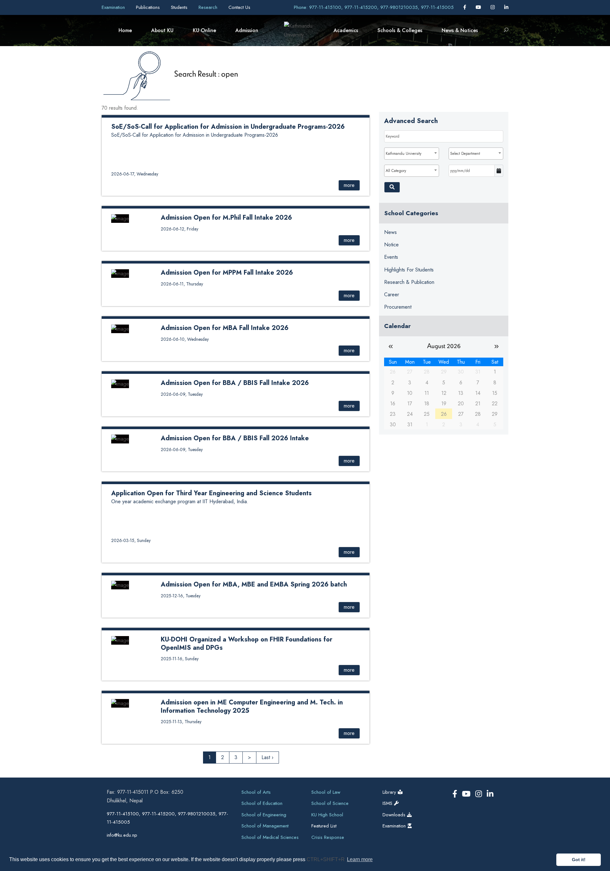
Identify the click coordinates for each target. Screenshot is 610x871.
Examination (114, 7)
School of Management (264, 825)
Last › (267, 757)
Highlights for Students (409, 269)
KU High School (327, 814)
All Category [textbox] (396, 171)
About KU (162, 30)
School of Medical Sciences (270, 837)
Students (180, 7)
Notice (391, 244)
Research (209, 7)
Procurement (397, 307)
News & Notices (460, 30)
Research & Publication (409, 282)
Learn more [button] (360, 859)
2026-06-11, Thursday (182, 284)
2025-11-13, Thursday (181, 721)
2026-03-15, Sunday (131, 540)
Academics (346, 30)
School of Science (330, 803)
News (390, 232)
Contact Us (239, 7)
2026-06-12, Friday (179, 229)
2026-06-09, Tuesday (182, 394)
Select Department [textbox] (465, 153)
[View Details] (120, 218)
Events (391, 257)
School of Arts (256, 792)
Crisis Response (327, 837)
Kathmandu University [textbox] (403, 153)
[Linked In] (506, 7)
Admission (246, 30)
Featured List (323, 825)
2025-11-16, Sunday (180, 658)
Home (125, 30)
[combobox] (411, 153)
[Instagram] (493, 7)
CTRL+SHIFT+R (326, 859)
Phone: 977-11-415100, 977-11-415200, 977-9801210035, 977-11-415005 (374, 7)
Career (391, 294)
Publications (148, 7)
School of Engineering (263, 814)
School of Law (325, 792)
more (349, 185)
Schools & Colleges (399, 30)
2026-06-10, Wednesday (185, 339)
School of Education (261, 803)
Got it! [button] (579, 859)
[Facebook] (465, 7)
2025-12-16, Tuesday (180, 596)
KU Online (204, 30)
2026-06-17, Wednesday (134, 174)
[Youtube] (479, 7)
